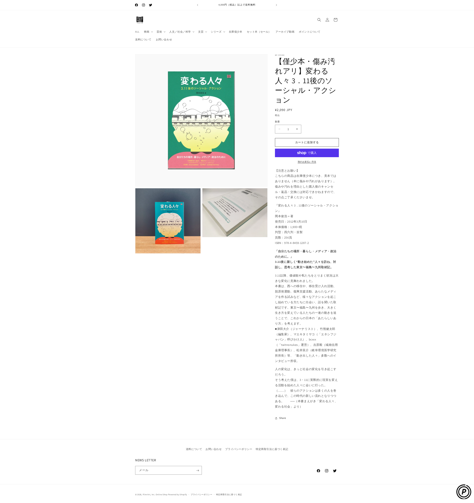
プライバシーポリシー (238, 449)
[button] (148, 32)
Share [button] (282, 418)
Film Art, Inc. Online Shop (155, 494)
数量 (277, 121)
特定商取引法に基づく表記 (272, 449)
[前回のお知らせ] (197, 5)
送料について (194, 449)
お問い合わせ (214, 449)
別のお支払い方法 (307, 161)
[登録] (197, 470)
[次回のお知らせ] (276, 5)
